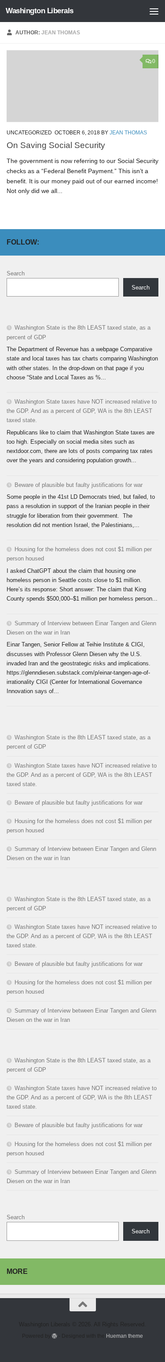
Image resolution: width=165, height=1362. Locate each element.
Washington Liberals (39, 11)
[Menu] (154, 11)
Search (16, 273)
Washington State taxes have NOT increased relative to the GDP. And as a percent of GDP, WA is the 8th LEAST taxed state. (82, 410)
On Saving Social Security (56, 145)
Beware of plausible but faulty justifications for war (79, 485)
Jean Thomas (128, 133)
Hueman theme (124, 1336)
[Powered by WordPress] (54, 1336)
